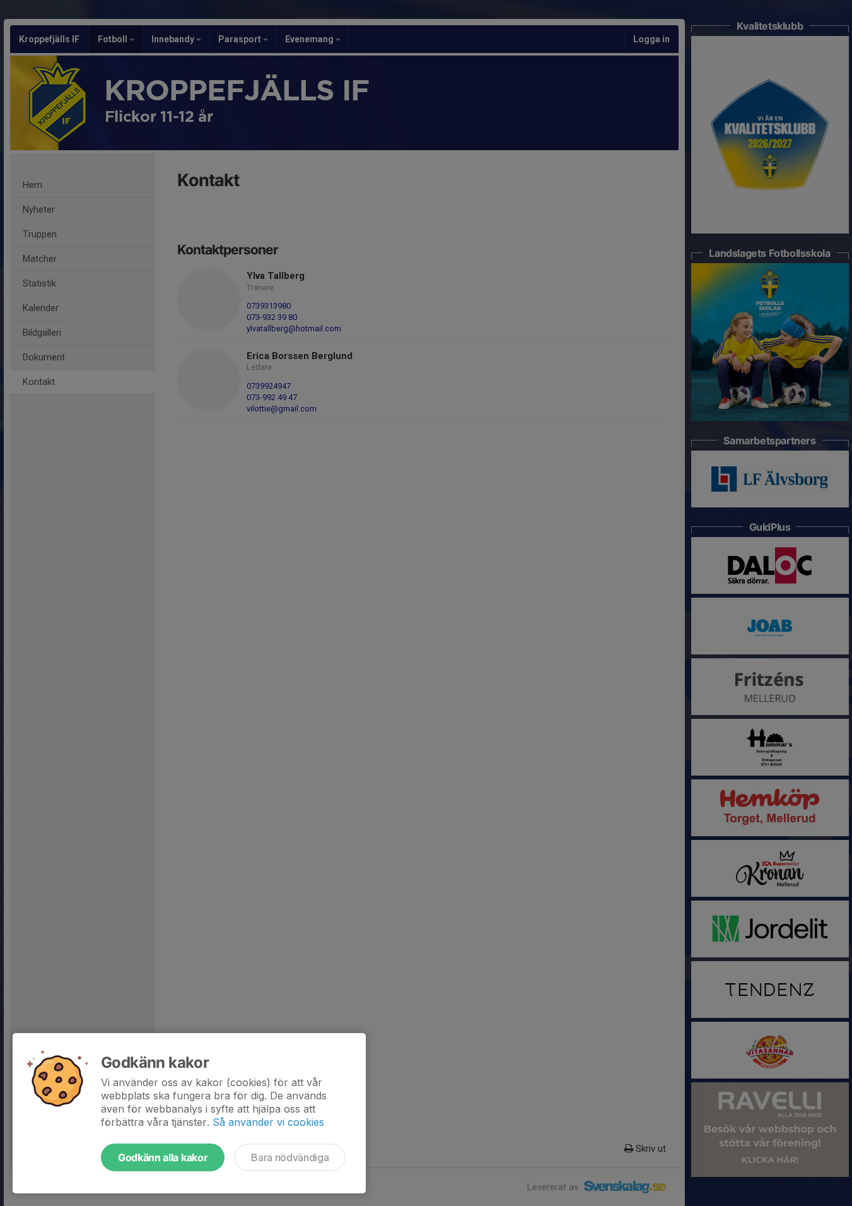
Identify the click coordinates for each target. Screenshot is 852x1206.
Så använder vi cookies (268, 1122)
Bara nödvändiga (290, 1157)
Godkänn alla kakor (162, 1157)
